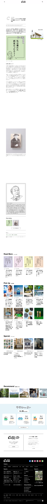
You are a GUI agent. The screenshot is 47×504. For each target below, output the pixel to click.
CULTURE (36, 466)
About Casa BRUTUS (38, 485)
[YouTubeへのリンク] (40, 461)
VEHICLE (31, 466)
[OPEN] (4, 2)
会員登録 (13, 446)
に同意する (33, 442)
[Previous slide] (14, 399)
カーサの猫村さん (26, 471)
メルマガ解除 (33, 448)
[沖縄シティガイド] (24, 393)
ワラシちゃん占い (26, 482)
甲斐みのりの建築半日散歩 (7, 471)
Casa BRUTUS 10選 (27, 479)
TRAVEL (27, 466)
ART (20, 466)
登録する (33, 446)
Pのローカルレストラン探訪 (17, 480)
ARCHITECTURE (15, 466)
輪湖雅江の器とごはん (16, 471)
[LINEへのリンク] (42, 461)
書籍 (12, 234)
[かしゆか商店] (34, 393)
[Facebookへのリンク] (30, 461)
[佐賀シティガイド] (14, 393)
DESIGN (5, 466)
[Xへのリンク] (32, 461)
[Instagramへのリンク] (35, 461)
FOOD (23, 466)
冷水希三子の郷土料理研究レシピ (17, 484)
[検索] (42, 2)
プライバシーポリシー (32, 442)
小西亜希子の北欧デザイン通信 (8, 480)
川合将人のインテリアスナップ (17, 477)
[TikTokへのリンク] (37, 461)
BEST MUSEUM (26, 490)
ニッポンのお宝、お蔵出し (16, 481)
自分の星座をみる (23, 427)
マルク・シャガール (8, 234)
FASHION (9, 466)
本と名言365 (15, 234)
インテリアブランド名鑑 (7, 484)
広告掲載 (5, 497)
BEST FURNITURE (26, 488)
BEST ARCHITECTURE (27, 487)
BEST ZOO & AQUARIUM (27, 491)
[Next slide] (32, 399)
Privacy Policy (8, 497)
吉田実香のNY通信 (6, 477)
